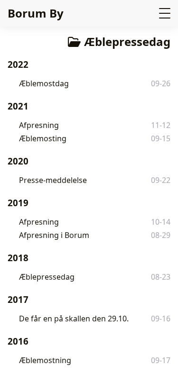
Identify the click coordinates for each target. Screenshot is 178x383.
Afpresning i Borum (54, 235)
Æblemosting (42, 138)
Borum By (36, 13)
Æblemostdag (44, 83)
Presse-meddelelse (53, 180)
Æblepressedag (47, 277)
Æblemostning (45, 360)
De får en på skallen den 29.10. (74, 318)
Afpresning (39, 125)
